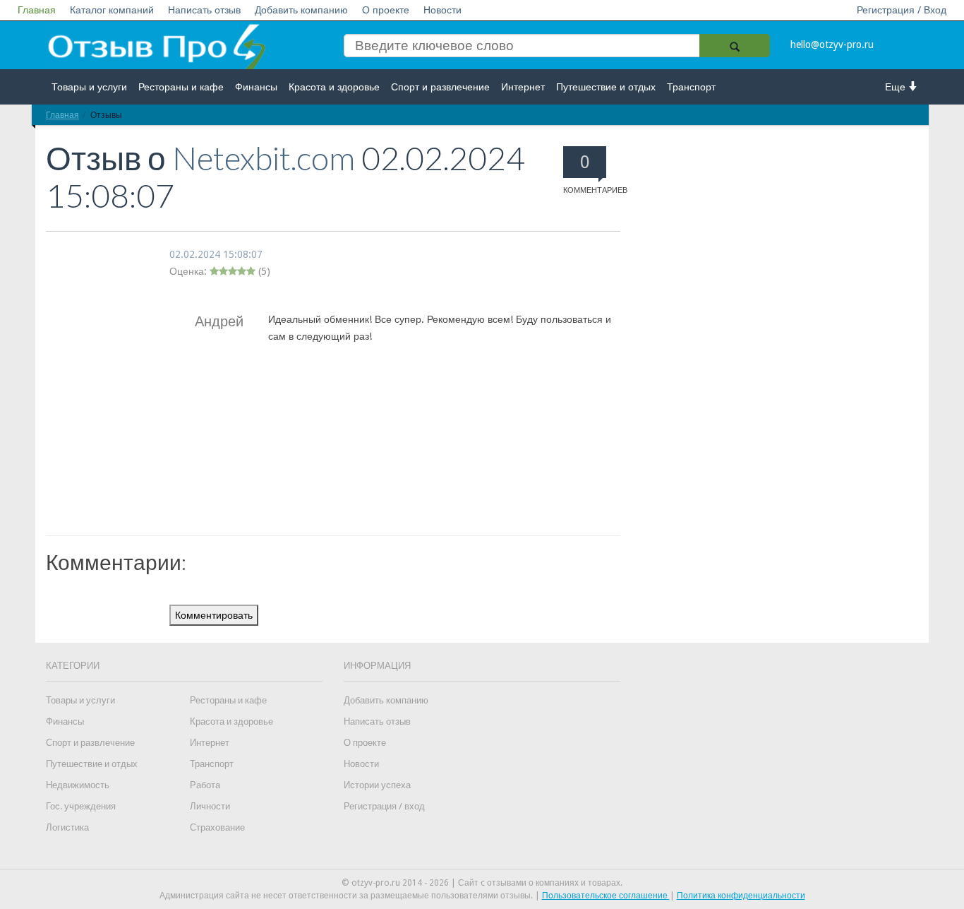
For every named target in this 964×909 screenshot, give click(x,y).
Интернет (523, 87)
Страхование (217, 827)
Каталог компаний (112, 10)
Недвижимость (77, 785)
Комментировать (214, 615)
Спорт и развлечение (440, 87)
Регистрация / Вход (901, 10)
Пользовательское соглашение (606, 896)
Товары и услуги (89, 87)
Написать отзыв (204, 10)
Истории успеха (377, 785)
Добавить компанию (301, 10)
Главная (37, 10)
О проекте (385, 10)
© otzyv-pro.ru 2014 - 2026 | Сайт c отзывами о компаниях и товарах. (482, 883)
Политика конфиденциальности (741, 896)
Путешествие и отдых (606, 87)
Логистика (67, 827)
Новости (442, 10)
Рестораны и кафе (181, 87)
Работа (205, 785)
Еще (896, 87)
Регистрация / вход (384, 806)
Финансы (256, 87)
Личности (210, 806)
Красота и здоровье (334, 87)
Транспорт (691, 87)
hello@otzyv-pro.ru (832, 44)
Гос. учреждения (81, 806)
